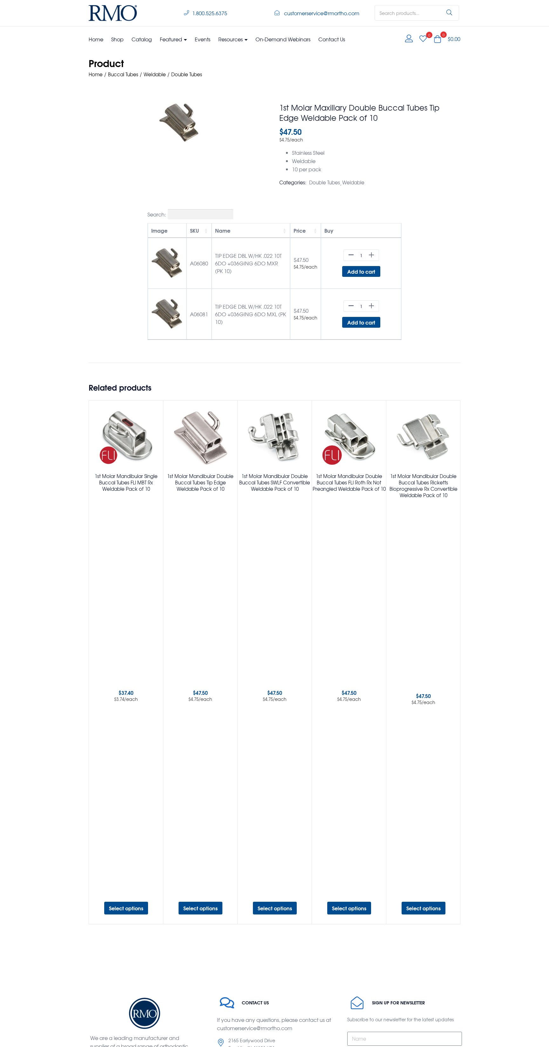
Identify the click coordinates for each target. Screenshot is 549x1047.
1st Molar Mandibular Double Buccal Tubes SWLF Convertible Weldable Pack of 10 (274, 482)
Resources (231, 39)
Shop (117, 39)
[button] (447, 39)
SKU (194, 230)
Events (202, 39)
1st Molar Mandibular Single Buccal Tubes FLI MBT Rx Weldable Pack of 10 (126, 482)
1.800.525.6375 (209, 13)
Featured (171, 39)
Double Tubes (186, 74)
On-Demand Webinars (282, 39)
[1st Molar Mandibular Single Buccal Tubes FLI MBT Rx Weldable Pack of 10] (126, 437)
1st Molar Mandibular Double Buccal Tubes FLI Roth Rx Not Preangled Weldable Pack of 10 (349, 482)
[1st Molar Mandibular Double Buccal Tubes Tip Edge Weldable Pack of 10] (200, 437)
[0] (423, 39)
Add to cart (361, 271)
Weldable (155, 74)
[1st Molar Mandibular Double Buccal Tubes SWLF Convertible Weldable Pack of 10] (275, 437)
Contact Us (331, 39)
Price (300, 230)
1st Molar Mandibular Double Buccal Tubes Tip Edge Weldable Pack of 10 (200, 482)
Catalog (142, 39)
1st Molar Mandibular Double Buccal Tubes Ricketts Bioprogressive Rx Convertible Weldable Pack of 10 (424, 486)
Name (222, 230)
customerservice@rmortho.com (321, 13)
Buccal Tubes (123, 74)
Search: (156, 214)
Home (96, 39)
